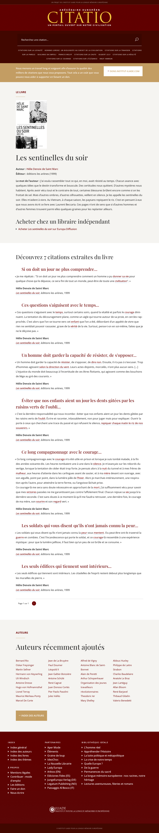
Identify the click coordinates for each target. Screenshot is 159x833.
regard (57, 501)
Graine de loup (56, 755)
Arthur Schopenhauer (92, 678)
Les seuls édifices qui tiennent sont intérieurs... (66, 566)
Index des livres (19, 755)
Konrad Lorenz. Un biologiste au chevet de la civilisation (74, 50)
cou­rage (129, 312)
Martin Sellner (23, 669)
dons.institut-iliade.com (124, 71)
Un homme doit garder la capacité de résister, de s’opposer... (79, 355)
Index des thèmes (20, 759)
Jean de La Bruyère (58, 660)
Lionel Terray (23, 691)
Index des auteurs (32, 715)
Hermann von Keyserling (29, 673)
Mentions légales (20, 772)
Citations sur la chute (85, 54)
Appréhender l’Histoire (97, 751)
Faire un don (17, 788)
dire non (96, 362)
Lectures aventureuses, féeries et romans (108, 784)
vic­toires (31, 492)
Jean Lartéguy (120, 682)
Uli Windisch (22, 678)
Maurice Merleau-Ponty (28, 696)
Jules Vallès (54, 696)
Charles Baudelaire (123, 673)
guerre (20, 537)
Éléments (52, 751)
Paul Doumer (55, 665)
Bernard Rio (22, 660)
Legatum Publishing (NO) (62, 784)
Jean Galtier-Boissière (59, 673)
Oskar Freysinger (25, 665)
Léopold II (53, 669)
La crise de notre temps (98, 759)
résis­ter (65, 362)
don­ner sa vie (121, 276)
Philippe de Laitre (122, 665)
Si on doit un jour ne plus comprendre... (59, 269)
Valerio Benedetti (122, 700)
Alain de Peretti (89, 673)
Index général (18, 747)
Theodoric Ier (88, 696)
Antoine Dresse (24, 682)
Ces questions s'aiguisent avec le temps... (60, 305)
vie (127, 492)
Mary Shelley (87, 700)
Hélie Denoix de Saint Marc (42, 169)
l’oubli (41, 418)
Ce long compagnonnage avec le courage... (62, 452)
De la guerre (91, 767)
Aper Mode (53, 747)
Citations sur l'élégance (85, 59)
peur (84, 532)
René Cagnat (54, 682)
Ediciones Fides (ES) (58, 775)
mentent (99, 532)
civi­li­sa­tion (121, 281)
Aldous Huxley (120, 660)
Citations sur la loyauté (30, 50)
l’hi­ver (80, 478)
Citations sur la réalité (124, 54)
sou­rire (40, 501)
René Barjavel (120, 691)
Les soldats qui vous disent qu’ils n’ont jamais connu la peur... (80, 525)
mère (107, 473)
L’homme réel (92, 747)
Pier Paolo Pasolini (58, 691)
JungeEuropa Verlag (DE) (61, 779)
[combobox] (79, 40)
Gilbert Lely (105, 54)
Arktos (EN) (54, 771)
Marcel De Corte (24, 700)
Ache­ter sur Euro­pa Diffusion (47, 229)
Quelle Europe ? (93, 763)
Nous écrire (17, 793)
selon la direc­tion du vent (54, 367)
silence (97, 464)
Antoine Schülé (56, 678)
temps (59, 312)
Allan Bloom (119, 687)
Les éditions (17, 784)
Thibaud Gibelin (121, 696)
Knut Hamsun (106, 59)
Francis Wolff (65, 54)
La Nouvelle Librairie (59, 763)
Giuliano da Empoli (47, 54)
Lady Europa (54, 767)
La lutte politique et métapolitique (104, 755)
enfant (75, 321)
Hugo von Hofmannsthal (29, 687)
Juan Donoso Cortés (58, 687)
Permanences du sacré (97, 771)
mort (97, 487)
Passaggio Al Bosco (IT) (60, 788)
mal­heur (21, 473)
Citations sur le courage (58, 59)
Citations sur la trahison (117, 50)
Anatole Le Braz (121, 678)
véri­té (73, 326)
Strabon (117, 669)
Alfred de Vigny (89, 660)
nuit (104, 468)
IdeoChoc (53, 759)
